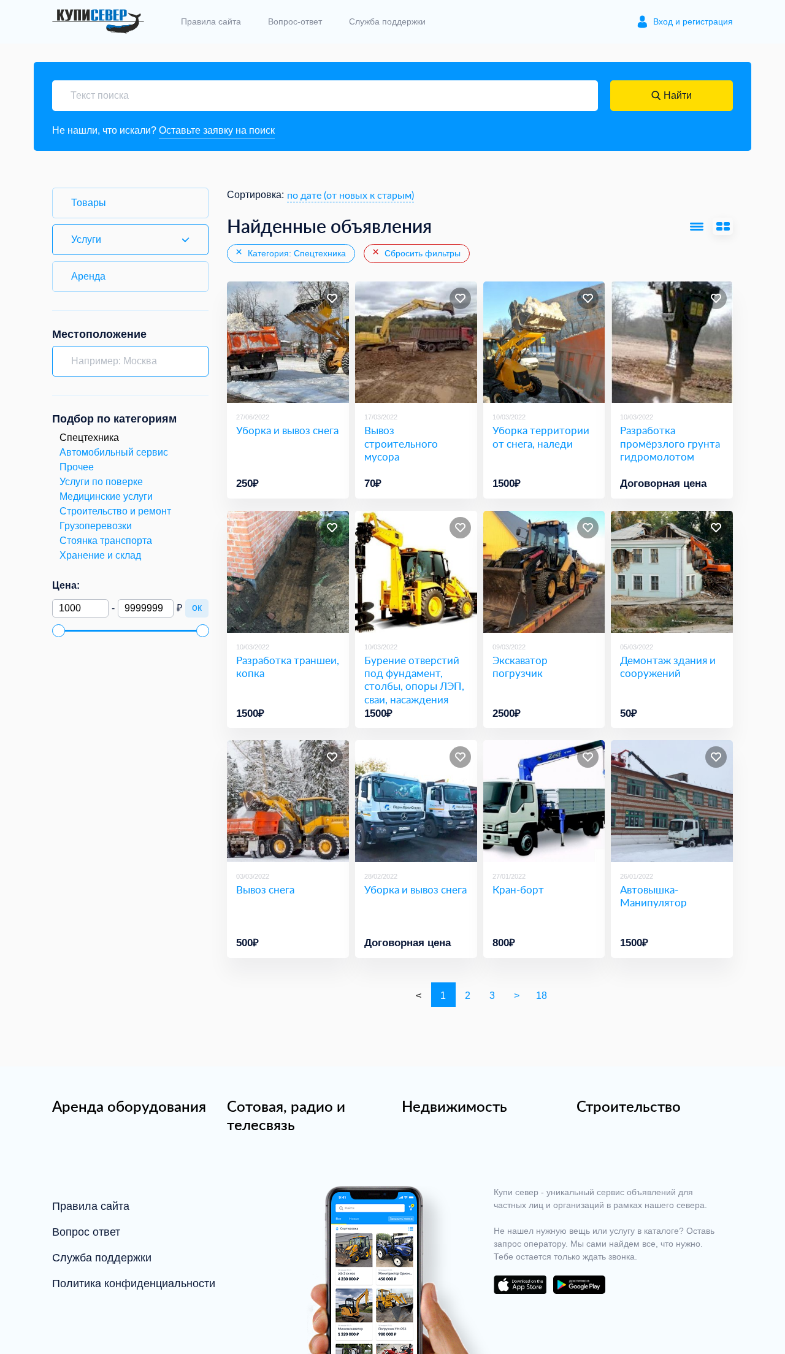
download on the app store (520, 1285)
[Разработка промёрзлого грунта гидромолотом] (672, 342)
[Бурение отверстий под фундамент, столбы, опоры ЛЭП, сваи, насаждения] (416, 572)
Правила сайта (211, 21)
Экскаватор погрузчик (520, 667)
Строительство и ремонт (115, 511)
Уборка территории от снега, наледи (540, 437)
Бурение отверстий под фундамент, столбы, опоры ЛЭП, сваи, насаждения (414, 680)
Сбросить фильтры (421, 253)
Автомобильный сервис (113, 452)
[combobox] (350, 195)
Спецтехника (89, 437)
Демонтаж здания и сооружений (668, 667)
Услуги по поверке (101, 481)
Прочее (76, 467)
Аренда (88, 276)
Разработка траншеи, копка (287, 667)
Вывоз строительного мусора (401, 443)
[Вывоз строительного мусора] (416, 342)
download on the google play (579, 1285)
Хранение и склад (100, 555)
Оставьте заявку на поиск (217, 130)
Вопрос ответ (86, 1232)
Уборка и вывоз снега (287, 430)
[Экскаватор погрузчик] (544, 572)
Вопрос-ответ (295, 21)
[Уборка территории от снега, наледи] (544, 342)
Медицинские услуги (106, 496)
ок (197, 607)
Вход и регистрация (693, 21)
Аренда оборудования (129, 1106)
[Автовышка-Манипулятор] (672, 801)
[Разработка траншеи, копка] (288, 572)
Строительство (628, 1106)
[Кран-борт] (544, 801)
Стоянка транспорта (105, 540)
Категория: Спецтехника (295, 253)
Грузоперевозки (95, 526)
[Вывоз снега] (288, 801)
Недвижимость (454, 1106)
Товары (88, 202)
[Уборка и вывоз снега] (288, 342)
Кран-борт (518, 889)
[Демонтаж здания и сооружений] (672, 572)
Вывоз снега (265, 889)
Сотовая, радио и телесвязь (286, 1115)
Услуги (86, 239)
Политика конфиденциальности (133, 1283)
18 (541, 995)
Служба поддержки (387, 21)
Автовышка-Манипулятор (653, 896)
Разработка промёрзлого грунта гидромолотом (670, 443)
